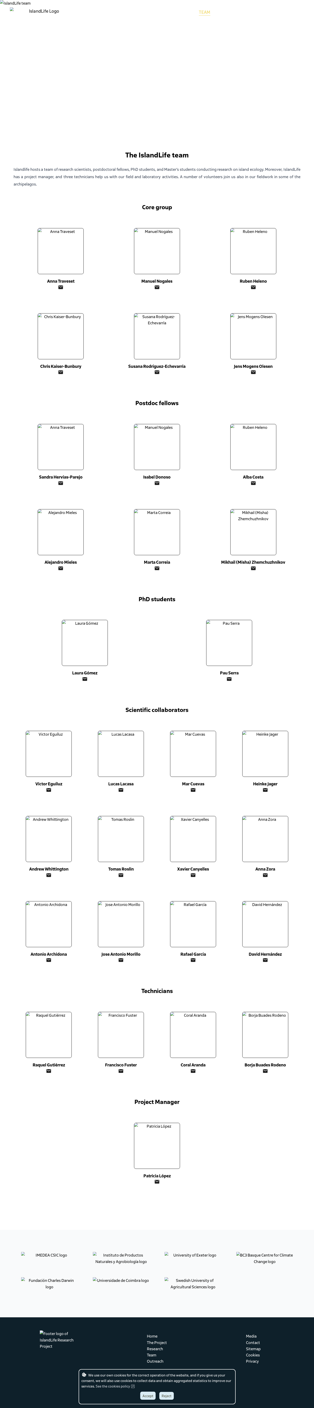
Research (155, 1348)
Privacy (252, 1361)
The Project (157, 1342)
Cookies (253, 1354)
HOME (136, 12)
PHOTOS (252, 12)
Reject (166, 1395)
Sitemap (253, 1348)
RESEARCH (182, 12)
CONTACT (294, 12)
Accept (148, 1395)
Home (152, 1335)
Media (251, 1335)
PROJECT (157, 12)
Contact (253, 1342)
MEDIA (273, 12)
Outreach (155, 1361)
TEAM (204, 12)
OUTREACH (227, 12)
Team (151, 1354)
